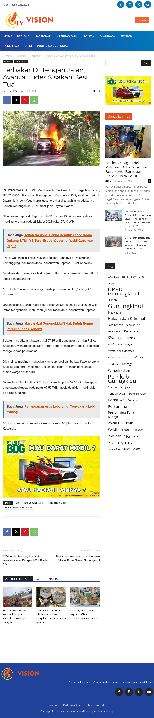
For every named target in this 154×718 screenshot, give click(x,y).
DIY (17, 502)
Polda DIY (115, 423)
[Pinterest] (25, 100)
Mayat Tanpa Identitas (121, 351)
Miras (138, 357)
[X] (138, 4)
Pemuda (112, 387)
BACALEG (113, 276)
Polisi (130, 423)
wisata (136, 449)
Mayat (129, 344)
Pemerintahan (119, 370)
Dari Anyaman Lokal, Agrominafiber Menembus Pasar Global (84, 614)
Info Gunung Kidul (34, 502)
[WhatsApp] (34, 100)
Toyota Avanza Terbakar (18, 507)
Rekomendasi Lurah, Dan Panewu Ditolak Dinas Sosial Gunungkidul (78, 558)
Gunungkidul (125, 306)
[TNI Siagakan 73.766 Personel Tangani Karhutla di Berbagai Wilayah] (17, 597)
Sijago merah (132, 436)
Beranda (8, 56)
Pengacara (126, 387)
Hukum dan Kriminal (126, 318)
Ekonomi (113, 300)
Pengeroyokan (138, 393)
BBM (133, 276)
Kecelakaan (114, 331)
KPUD (120, 338)
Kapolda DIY (133, 325)
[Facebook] (120, 4)
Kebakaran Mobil (57, 502)
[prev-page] (5, 630)
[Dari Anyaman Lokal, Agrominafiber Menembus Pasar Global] (85, 597)
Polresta (125, 429)
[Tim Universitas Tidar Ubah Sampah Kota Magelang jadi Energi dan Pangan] (51, 597)
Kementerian (132, 331)
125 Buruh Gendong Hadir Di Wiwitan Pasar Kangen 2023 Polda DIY (25, 560)
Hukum (115, 312)
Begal (141, 276)
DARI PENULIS (47, 579)
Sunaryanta (121, 442)
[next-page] (11, 630)
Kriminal (130, 338)
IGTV (14, 90)
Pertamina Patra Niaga (122, 415)
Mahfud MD (115, 344)
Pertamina (117, 406)
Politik (113, 429)
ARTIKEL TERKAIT (18, 579)
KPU (111, 337)
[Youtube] (147, 4)
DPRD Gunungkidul (123, 291)
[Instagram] (129, 4)
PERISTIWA (21, 61)
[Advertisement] (51, 177)
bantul (125, 276)
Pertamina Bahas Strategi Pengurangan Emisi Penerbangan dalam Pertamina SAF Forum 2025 (138, 218)
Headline (21, 56)
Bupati (112, 283)
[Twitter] (139, 692)
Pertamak (133, 400)
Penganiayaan (117, 393)
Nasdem (113, 364)
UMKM (126, 449)
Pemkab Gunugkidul (123, 378)
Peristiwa (116, 400)
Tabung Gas (114, 449)
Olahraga (127, 364)
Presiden (114, 436)
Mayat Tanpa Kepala (120, 357)
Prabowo (137, 429)
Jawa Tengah (115, 325)
